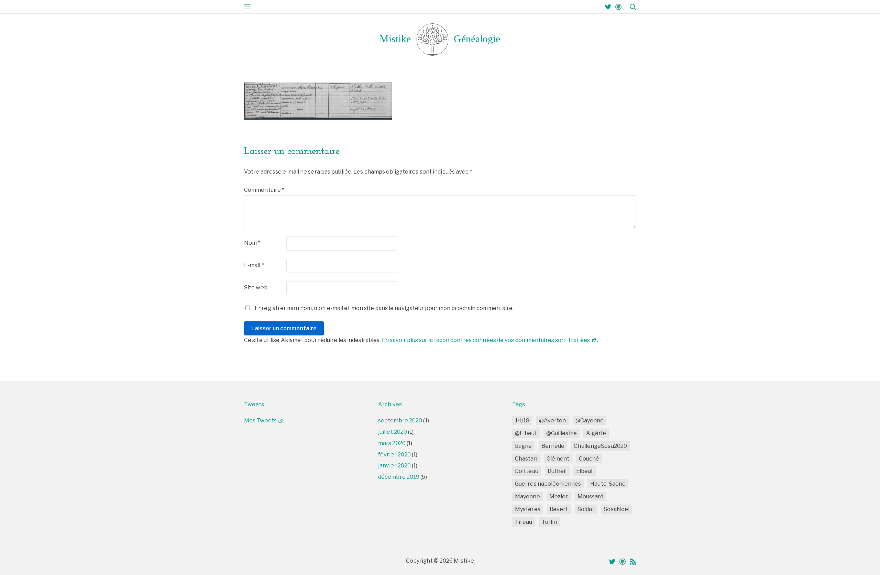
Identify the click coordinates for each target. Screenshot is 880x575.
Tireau (523, 522)
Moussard (591, 496)
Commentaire (264, 190)
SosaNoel (616, 509)
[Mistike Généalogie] (440, 39)
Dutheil (557, 471)
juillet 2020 (392, 432)
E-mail (254, 265)
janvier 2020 (394, 465)
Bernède (553, 446)
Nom (252, 243)
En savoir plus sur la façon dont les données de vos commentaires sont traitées (486, 340)
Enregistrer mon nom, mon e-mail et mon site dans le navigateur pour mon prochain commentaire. (384, 308)
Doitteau (526, 471)
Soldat (586, 509)
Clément (558, 458)
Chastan (526, 458)
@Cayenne (589, 420)
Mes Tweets (260, 420)
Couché (589, 458)
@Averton (552, 420)
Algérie (596, 433)
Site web (255, 287)
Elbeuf (584, 471)
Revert (559, 509)
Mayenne (527, 496)
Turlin (549, 522)
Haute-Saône (608, 483)
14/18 (522, 420)
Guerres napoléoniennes (548, 483)
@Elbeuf (526, 433)
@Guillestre (561, 433)
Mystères (527, 509)
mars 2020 (392, 443)
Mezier (558, 496)
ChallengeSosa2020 (600, 446)
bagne (523, 446)
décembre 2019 (398, 477)
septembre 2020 (400, 420)
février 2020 (394, 454)
